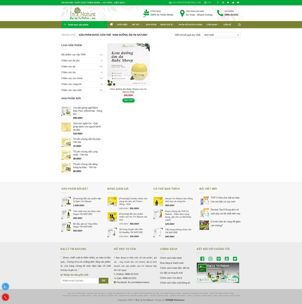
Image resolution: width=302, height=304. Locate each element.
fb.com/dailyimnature (138, 282)
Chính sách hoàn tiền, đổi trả (174, 268)
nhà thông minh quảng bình (226, 295)
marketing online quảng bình (133, 295)
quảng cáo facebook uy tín (145, 293)
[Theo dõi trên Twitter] (228, 3)
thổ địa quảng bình (159, 295)
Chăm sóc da (68, 66)
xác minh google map (170, 293)
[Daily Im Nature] (88, 13)
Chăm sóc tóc (68, 72)
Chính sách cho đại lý (171, 277)
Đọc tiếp (129, 100)
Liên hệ (227, 25)
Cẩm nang (212, 25)
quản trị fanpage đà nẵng (195, 293)
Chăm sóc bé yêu (70, 60)
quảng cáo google (96, 293)
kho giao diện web (77, 293)
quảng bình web (177, 295)
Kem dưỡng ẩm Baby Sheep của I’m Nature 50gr (128, 90)
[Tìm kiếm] (239, 24)
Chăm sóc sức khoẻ (71, 78)
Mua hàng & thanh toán (172, 263)
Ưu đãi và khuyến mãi (171, 272)
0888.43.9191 (231, 14)
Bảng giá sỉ (166, 25)
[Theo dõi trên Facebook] (218, 3)
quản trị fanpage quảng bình (77, 295)
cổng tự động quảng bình (199, 295)
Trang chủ (68, 34)
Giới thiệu (122, 25)
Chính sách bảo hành (171, 258)
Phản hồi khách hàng (190, 25)
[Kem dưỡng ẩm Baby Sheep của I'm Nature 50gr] (128, 64)
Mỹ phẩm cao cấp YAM (73, 54)
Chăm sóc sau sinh (71, 90)
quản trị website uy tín (118, 293)
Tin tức (136, 25)
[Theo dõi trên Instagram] (223, 3)
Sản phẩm (151, 25)
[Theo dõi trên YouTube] (238, 3)
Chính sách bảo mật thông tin (175, 282)
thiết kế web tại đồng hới (105, 295)
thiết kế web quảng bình (222, 293)
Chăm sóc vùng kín (71, 84)
